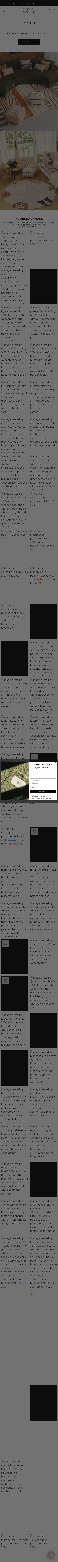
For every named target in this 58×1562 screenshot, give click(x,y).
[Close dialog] (55, 763)
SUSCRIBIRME (42, 791)
